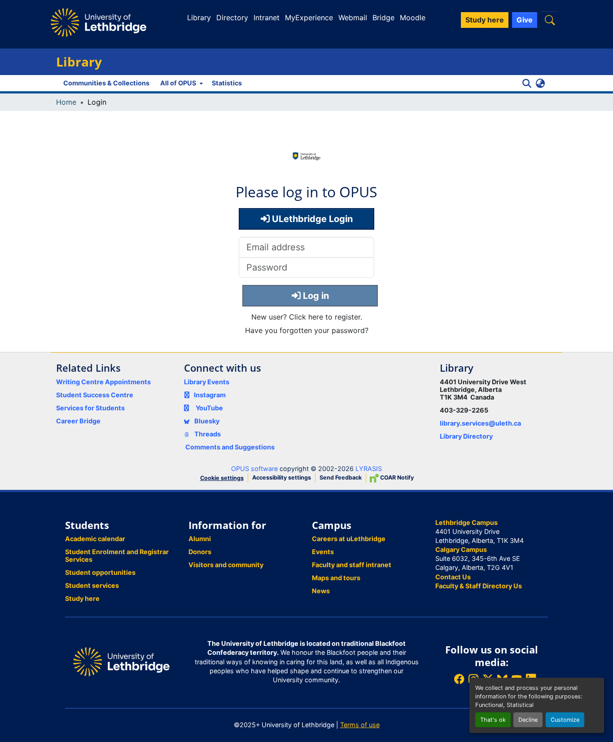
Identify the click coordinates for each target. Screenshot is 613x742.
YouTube (209, 408)
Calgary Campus (461, 549)
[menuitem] (180, 83)
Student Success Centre (94, 395)
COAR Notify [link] (396, 477)
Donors (199, 551)
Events (323, 551)
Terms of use (360, 725)
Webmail (352, 17)
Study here (82, 598)
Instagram (210, 395)
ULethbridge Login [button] (311, 218)
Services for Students (90, 408)
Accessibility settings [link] (281, 477)
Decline (528, 719)
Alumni (199, 538)
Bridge (383, 17)
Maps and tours (336, 578)
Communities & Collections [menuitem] (106, 83)
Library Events (206, 382)
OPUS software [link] (254, 468)
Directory (232, 17)
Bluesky (206, 421)
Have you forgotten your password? (306, 330)
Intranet (267, 17)
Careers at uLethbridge (348, 538)
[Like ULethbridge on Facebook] (459, 678)
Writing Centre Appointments (103, 382)
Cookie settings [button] (222, 478)
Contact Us (453, 577)
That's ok (493, 719)
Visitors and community (225, 565)
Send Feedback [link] (341, 477)
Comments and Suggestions (230, 447)
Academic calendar (95, 538)
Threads (207, 434)
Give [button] (525, 19)
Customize (565, 719)
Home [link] (66, 102)
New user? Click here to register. (306, 316)
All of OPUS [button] (178, 83)
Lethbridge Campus (466, 522)
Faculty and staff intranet (351, 565)
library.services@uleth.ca (480, 423)
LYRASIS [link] (368, 468)
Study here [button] (484, 19)
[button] (550, 20)
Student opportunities (100, 572)
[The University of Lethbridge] (121, 661)
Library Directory (466, 436)
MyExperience (309, 17)
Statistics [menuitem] (227, 83)
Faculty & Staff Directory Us (478, 586)
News (321, 591)
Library (199, 17)
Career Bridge (78, 421)
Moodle (412, 17)
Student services (92, 585)
